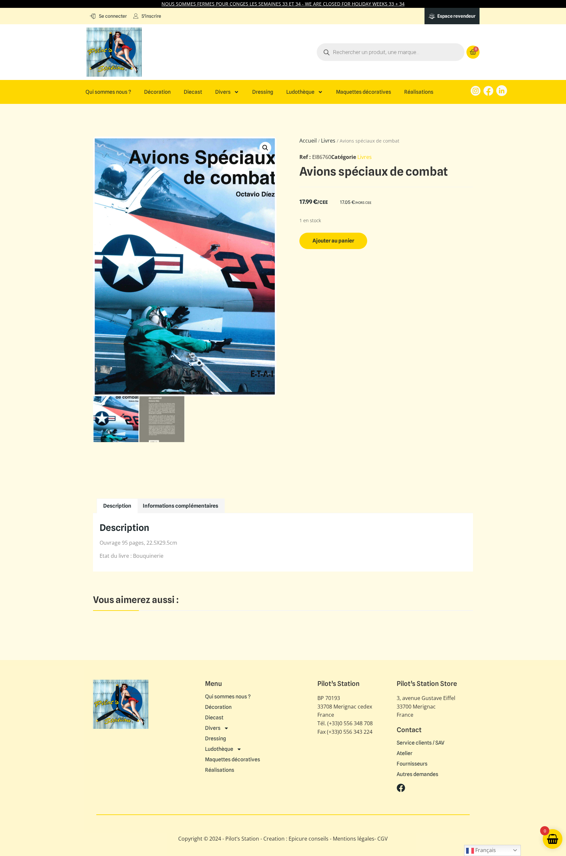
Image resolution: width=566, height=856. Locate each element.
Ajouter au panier (333, 241)
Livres (328, 140)
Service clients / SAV (420, 743)
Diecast (193, 92)
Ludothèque (300, 92)
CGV (382, 838)
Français (485, 850)
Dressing (262, 92)
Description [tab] (117, 506)
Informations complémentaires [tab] (180, 506)
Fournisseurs (412, 764)
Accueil (308, 140)
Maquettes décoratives (363, 92)
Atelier (404, 753)
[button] (265, 148)
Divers (223, 92)
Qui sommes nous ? (108, 92)
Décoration (157, 92)
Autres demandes (417, 774)
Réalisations (418, 92)
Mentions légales (353, 838)
